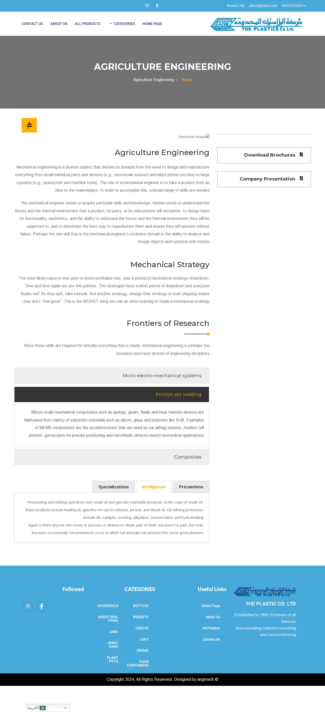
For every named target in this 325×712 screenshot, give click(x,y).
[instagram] (147, 6)
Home (185, 80)
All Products (87, 24)
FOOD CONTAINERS (138, 663)
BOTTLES (141, 606)
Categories (124, 24)
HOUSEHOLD (107, 606)
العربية (33, 707)
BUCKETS (141, 617)
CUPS (144, 639)
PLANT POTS (112, 659)
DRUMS (143, 650)
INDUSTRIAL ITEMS (108, 619)
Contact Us (32, 24)
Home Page (152, 24)
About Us (59, 24)
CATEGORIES (140, 589)
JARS (113, 632)
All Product (211, 628)
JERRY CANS (112, 644)
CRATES (142, 628)
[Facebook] (157, 6)
